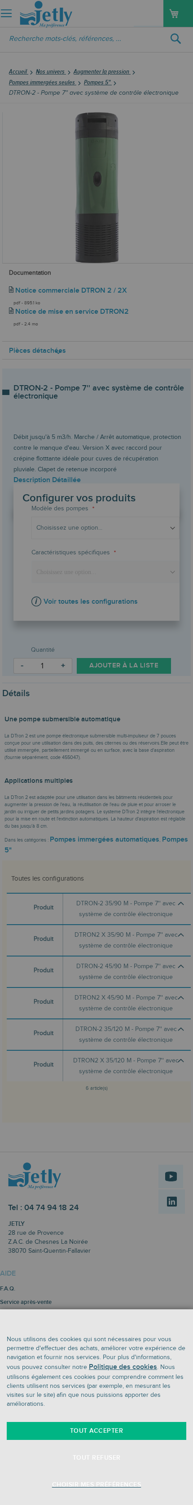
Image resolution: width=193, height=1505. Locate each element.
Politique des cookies (123, 1367)
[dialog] (96, 752)
